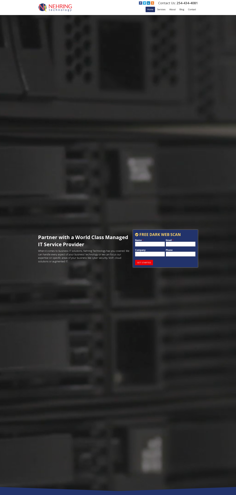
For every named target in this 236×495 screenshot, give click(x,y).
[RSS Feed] (152, 3)
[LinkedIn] (148, 3)
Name (139, 240)
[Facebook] (140, 3)
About (172, 9)
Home (150, 9)
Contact (192, 9)
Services (161, 9)
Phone (169, 250)
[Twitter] (144, 3)
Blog (181, 9)
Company (140, 250)
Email (170, 240)
